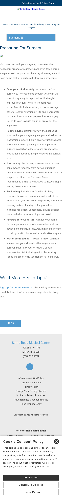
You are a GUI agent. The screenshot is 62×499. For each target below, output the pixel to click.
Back (10, 323)
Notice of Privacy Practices (31, 395)
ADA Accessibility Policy (31, 378)
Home (5, 24)
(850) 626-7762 (31, 356)
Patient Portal (48, 3)
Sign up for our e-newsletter (16, 287)
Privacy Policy (31, 387)
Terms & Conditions (31, 382)
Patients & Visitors (19, 24)
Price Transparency (31, 404)
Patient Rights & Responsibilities (31, 399)
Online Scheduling (30, 3)
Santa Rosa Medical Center (31, 343)
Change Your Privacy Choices (31, 391)
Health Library (37, 24)
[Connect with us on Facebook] (29, 366)
